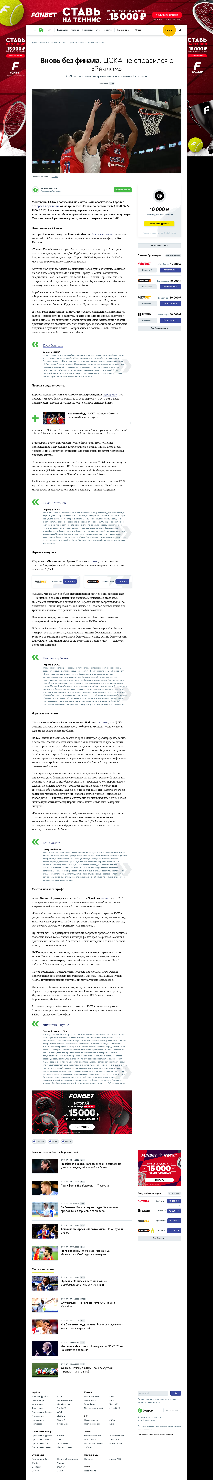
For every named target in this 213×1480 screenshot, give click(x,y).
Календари (37, 1404)
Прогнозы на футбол (42, 1412)
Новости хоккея (91, 1396)
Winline (60, 1463)
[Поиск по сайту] (181, 30)
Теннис (88, 1431)
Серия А (61, 1420)
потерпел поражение (46, 206)
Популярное (38, 1416)
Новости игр (90, 1470)
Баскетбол (53, 43)
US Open (88, 1447)
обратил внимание (102, 234)
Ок (175, 1393)
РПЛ (59, 1396)
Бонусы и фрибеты (41, 1459)
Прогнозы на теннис (41, 1447)
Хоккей (88, 1392)
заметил (93, 561)
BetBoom (36, 1467)
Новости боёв (91, 1420)
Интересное (38, 1420)
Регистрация (170, 270)
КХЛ (111, 1396)
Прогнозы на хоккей (41, 1439)
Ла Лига (61, 1416)
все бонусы (174, 1193)
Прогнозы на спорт (42, 1431)
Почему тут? (147, 270)
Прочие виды (91, 1454)
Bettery (35, 1470)
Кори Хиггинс (53, 345)
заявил (105, 898)
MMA (111, 1420)
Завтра (60, 1439)
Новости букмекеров (67, 1459)
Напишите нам (172, 1410)
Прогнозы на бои (40, 1443)
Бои (86, 1415)
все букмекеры (173, 255)
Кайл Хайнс (51, 843)
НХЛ (111, 1400)
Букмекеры (123, 30)
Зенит (60, 1470)
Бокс (111, 1423)
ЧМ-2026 (61, 1408)
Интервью (37, 1423)
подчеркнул (110, 394)
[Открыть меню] (34, 30)
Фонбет (36, 1463)
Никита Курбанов (56, 658)
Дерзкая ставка (64, 1447)
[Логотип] (41, 30)
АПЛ (59, 1412)
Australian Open (116, 1435)
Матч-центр (38, 1400)
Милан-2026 (115, 1459)
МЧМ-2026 (114, 1408)
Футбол (36, 1392)
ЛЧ (50, 30)
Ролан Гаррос (116, 1443)
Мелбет (61, 1467)
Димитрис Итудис (56, 1025)
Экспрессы (62, 1443)
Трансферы (37, 1408)
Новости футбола (40, 1396)
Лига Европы (63, 1404)
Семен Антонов (54, 503)
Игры (138, 30)
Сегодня (61, 1435)
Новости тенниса (92, 1435)
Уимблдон (114, 1439)
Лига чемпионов (65, 1400)
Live (97, 30)
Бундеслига (63, 1423)
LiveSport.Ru (39, 43)
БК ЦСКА (55, 177)
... (175, 34)
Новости (107, 30)
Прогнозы (87, 30)
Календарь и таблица (68, 30)
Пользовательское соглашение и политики (155, 1435)
